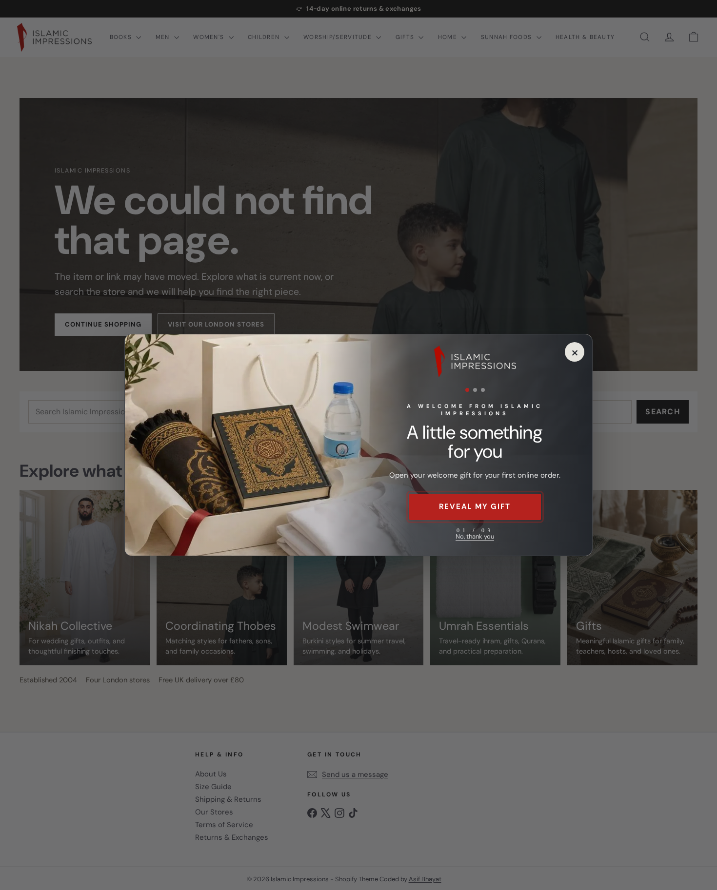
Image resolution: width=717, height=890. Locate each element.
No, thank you (475, 536)
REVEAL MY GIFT (474, 506)
